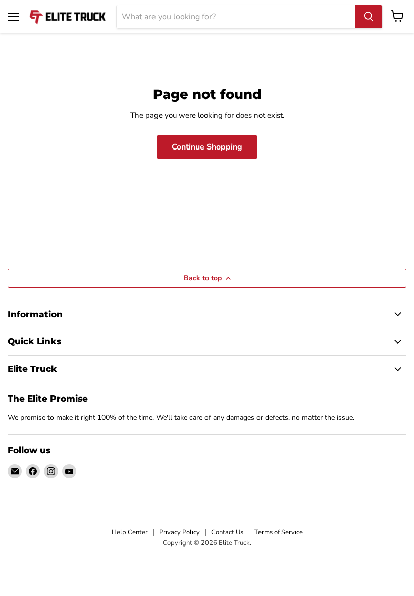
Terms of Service (278, 532)
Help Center (130, 532)
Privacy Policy (179, 532)
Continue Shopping (207, 147)
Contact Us (227, 532)
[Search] (368, 16)
